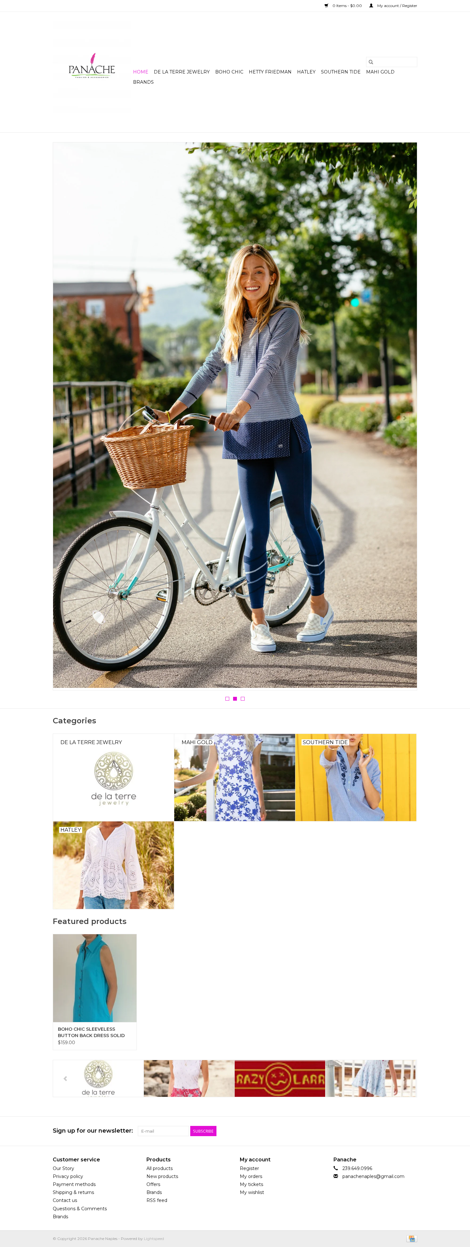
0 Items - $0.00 (347, 5)
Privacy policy (68, 1176)
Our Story (63, 1168)
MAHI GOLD (380, 72)
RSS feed (156, 1200)
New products (162, 1176)
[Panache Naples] (92, 72)
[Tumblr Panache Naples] (401, 1131)
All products (159, 1168)
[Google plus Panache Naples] (389, 1131)
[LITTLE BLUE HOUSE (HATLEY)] (280, 1078)
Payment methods (74, 1184)
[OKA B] (370, 1078)
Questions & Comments (80, 1209)
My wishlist (252, 1192)
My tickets (251, 1184)
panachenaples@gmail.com (373, 1176)
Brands (143, 82)
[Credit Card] (410, 1238)
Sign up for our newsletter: (93, 1131)
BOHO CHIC (229, 72)
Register (249, 1168)
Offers (153, 1184)
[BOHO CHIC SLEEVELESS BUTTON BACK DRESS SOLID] (95, 978)
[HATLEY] (98, 1078)
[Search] (371, 62)
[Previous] (65, 418)
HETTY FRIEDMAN (270, 72)
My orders (251, 1176)
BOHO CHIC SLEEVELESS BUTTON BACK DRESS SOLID (91, 1032)
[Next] (404, 418)
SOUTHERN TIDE (341, 72)
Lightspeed (154, 1238)
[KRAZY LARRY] (189, 1078)
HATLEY (306, 72)
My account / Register (396, 5)
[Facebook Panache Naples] (377, 1131)
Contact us (65, 1200)
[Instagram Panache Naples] (412, 1131)
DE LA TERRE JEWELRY (182, 72)
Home (140, 72)
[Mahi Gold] (235, 416)
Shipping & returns (73, 1192)
